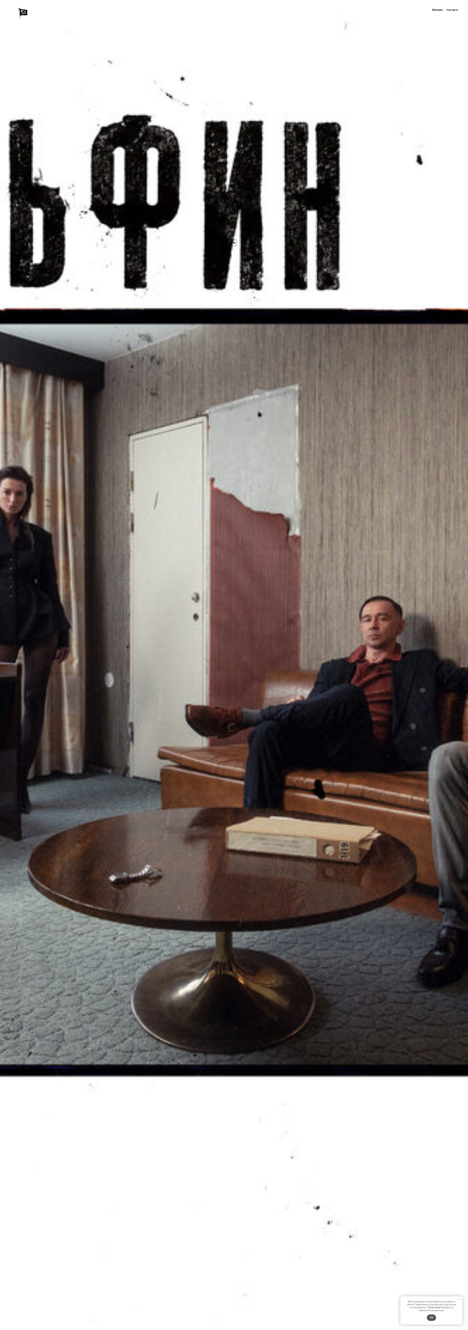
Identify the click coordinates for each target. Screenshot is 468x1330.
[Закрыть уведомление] (460, 1299)
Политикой (434, 1307)
